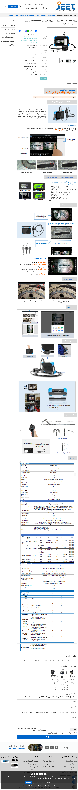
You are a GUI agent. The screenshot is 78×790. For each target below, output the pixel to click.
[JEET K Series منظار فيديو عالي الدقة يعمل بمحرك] (72, 673)
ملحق (72, 729)
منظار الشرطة (72, 769)
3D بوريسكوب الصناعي (40, 660)
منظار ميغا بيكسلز (71, 761)
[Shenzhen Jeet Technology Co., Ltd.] (65, 5)
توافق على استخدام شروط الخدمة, (62, 733)
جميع (71, 15)
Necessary (51, 786)
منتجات (28, 4)
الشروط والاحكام (52, 733)
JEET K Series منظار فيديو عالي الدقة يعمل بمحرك (72, 682)
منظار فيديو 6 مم (71, 764)
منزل (75, 15)
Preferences (34, 786)
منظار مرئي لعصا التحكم (69, 767)
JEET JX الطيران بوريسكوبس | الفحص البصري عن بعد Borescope (64, 684)
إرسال (47, 737)
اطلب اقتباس (12, 6)
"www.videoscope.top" (17, 749)
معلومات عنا (39, 4)
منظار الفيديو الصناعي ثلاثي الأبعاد (67, 660)
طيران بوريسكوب (27, 660)
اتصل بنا (27, 8)
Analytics (42, 786)
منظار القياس (52, 660)
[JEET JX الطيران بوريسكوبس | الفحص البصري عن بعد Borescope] (63, 673)
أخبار (42, 8)
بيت (45, 4)
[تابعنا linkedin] (47, 747)
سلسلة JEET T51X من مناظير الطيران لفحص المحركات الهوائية (55, 684)
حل (48, 8)
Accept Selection (39, 782)
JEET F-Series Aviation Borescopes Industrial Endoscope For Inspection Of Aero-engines (28, 39)
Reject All (49, 782)
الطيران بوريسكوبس (62, 15)
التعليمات (34, 8)
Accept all (28, 782)
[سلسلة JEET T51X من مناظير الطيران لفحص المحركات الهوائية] (54, 673)
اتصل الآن (43, 78)
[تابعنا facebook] (52, 747)
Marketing (25, 786)
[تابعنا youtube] (56, 747)
